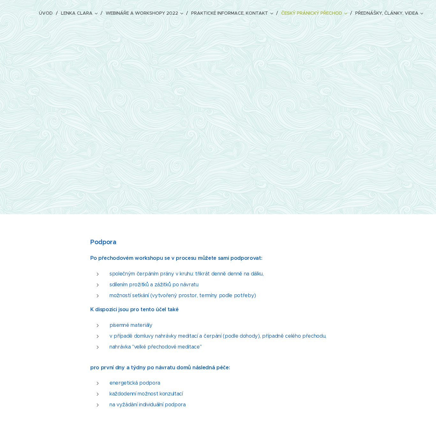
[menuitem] (47, 13)
